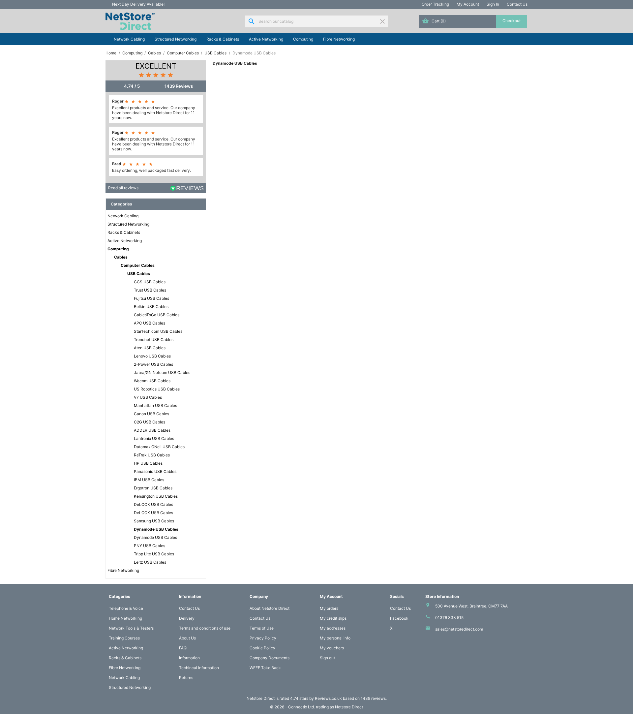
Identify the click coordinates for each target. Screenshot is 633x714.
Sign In (493, 4)
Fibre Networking (339, 39)
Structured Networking (175, 39)
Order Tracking (435, 4)
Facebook (399, 618)
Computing (303, 39)
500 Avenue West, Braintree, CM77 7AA (471, 606)
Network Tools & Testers (131, 628)
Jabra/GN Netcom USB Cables (162, 372)
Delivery (187, 618)
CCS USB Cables (150, 281)
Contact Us (517, 4)
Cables (121, 257)
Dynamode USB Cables (156, 529)
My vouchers (332, 647)
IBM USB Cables (149, 479)
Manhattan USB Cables (155, 405)
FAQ (183, 647)
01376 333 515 (449, 617)
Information (189, 657)
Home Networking (125, 618)
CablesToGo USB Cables (156, 314)
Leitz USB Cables (150, 562)
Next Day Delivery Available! (138, 4)
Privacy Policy (263, 638)
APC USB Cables (149, 323)
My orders (329, 608)
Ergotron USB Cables (153, 487)
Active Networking (266, 39)
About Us (187, 638)
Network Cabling (129, 39)
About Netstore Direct (269, 608)
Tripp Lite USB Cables (154, 553)
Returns (186, 677)
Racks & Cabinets (222, 39)
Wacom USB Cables (152, 380)
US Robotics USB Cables (157, 389)
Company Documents (269, 657)
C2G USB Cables (149, 421)
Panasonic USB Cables (155, 471)
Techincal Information (199, 667)
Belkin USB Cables (151, 306)
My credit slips (333, 618)
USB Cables (138, 273)
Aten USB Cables (150, 347)
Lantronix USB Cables (154, 438)
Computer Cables (138, 265)
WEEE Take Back (265, 667)
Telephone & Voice (126, 608)
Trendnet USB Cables (153, 339)
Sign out (327, 657)
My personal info (335, 638)
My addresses (333, 628)
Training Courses (124, 638)
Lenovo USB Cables (152, 356)
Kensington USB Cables (156, 496)
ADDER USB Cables (152, 430)
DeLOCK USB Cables (153, 504)
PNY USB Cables (149, 545)
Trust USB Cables (150, 290)
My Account (468, 4)
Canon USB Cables (151, 413)
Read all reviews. (123, 187)
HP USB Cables (148, 463)
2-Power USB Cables (153, 364)
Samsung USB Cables (154, 520)
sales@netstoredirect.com (459, 629)
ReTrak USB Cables (152, 454)
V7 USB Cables (148, 397)
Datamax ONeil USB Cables (159, 446)
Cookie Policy (262, 647)
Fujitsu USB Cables (151, 298)
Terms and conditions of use (204, 628)
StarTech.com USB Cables (158, 331)
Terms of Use (262, 628)
